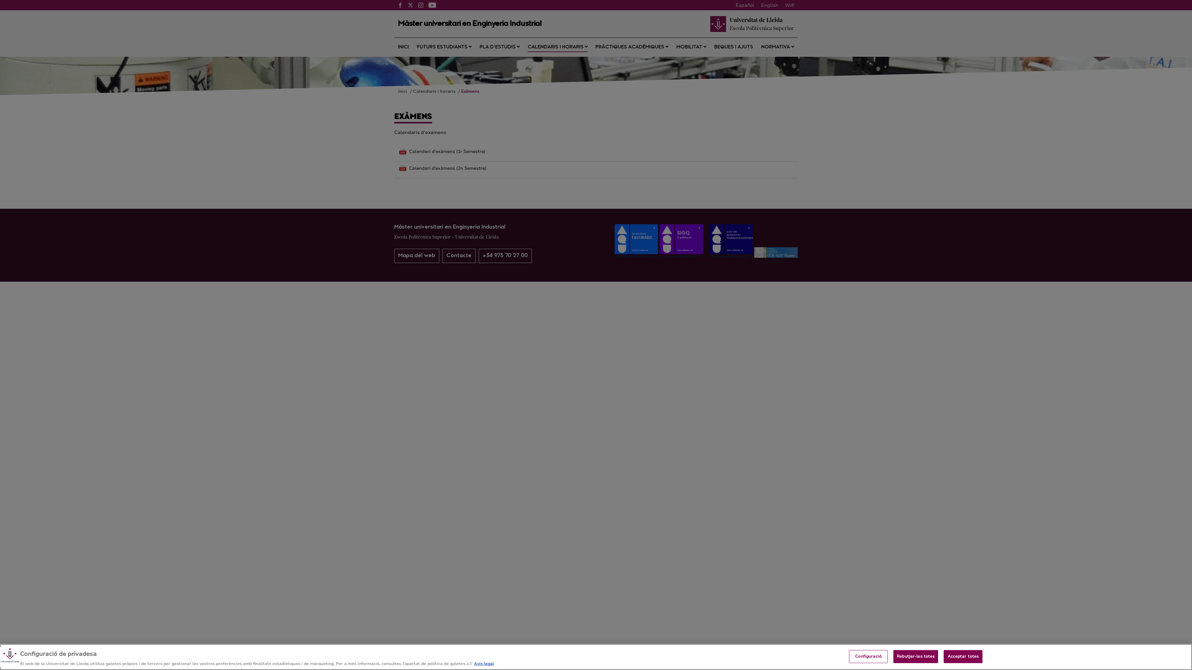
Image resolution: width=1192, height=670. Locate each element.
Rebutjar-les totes (916, 656)
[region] (596, 657)
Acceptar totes (963, 656)
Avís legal (484, 663)
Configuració (868, 656)
